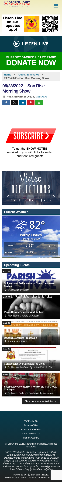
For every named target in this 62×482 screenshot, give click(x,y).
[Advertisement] (31, 24)
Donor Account (31, 437)
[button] (56, 5)
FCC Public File (31, 421)
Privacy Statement (31, 429)
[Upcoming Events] (31, 307)
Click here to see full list (39, 401)
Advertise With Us (31, 433)
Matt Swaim (41, 96)
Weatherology (48, 477)
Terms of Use (31, 425)
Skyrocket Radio (39, 474)
